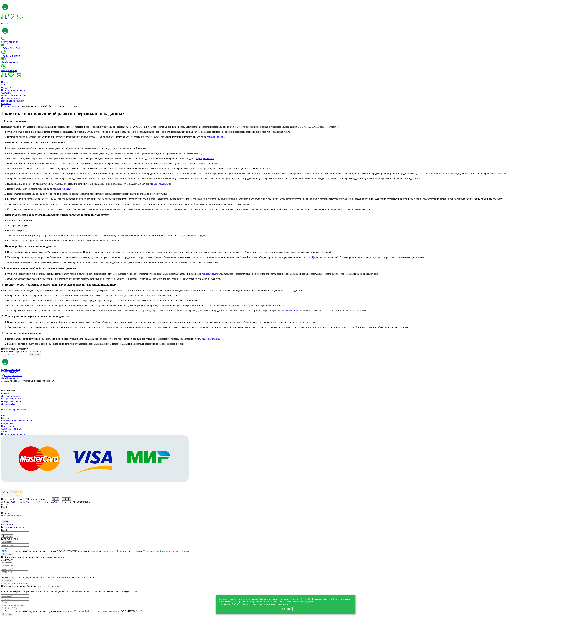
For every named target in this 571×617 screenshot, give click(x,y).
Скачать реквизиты (14, 386)
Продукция (7, 87)
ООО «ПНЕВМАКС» (21, 502)
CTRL (55, 499)
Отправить (35, 354)
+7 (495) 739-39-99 (10, 369)
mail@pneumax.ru (317, 257)
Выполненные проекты (13, 90)
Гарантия (6, 393)
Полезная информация (12, 100)
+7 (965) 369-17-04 (10, 48)
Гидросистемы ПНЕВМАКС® (16, 420)
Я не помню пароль (11, 515)
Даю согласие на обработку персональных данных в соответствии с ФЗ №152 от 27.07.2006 (47, 577)
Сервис (5, 431)
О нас (4, 84)
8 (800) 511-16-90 (9, 42)
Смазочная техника (11, 428)
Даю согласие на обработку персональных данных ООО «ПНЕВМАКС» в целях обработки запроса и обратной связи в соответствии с (97, 551)
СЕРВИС (6, 92)
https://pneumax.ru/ (216, 137)
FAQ (3, 415)
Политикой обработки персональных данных (166, 551)
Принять (286, 609)
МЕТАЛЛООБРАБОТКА (14, 95)
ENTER (66, 499)
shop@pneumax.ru (10, 62)
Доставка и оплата (10, 98)
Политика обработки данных (16, 409)
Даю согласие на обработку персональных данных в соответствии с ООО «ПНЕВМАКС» (74, 611)
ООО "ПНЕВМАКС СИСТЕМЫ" (50, 502)
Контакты (6, 103)
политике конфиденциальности (274, 604)
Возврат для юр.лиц (11, 398)
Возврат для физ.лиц (11, 401)
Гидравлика (7, 423)
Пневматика (7, 426)
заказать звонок (9, 70)
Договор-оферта (9, 404)
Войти (4, 23)
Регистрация (7, 524)
